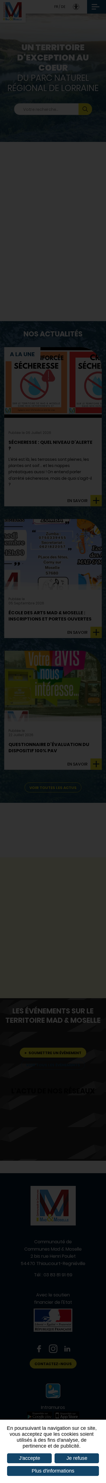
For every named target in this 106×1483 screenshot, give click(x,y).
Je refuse (76, 1458)
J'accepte (29, 1458)
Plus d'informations (53, 1471)
